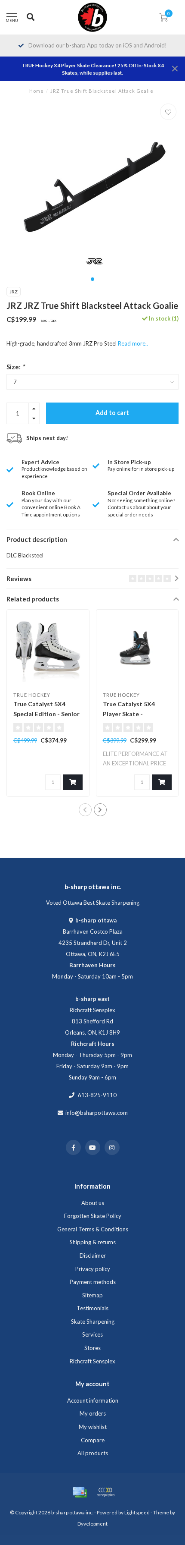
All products (92, 1453)
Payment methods (93, 1281)
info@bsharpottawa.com (96, 1112)
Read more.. (133, 343)
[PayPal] (105, 1492)
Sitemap (92, 1295)
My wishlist (93, 1426)
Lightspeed (137, 1512)
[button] (92, 279)
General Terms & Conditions (92, 1229)
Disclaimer (93, 1255)
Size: (15, 367)
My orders (93, 1413)
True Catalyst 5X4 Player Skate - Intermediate (129, 713)
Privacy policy (92, 1268)
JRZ (13, 291)
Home (36, 91)
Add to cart (112, 412)
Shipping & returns (93, 1242)
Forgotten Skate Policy (92, 1215)
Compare (93, 1440)
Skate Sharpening (92, 1321)
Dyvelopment (92, 1523)
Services (92, 1334)
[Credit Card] (79, 1492)
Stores (92, 1347)
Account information (92, 1400)
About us (92, 1202)
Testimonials (92, 1308)
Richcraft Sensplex (92, 1361)
